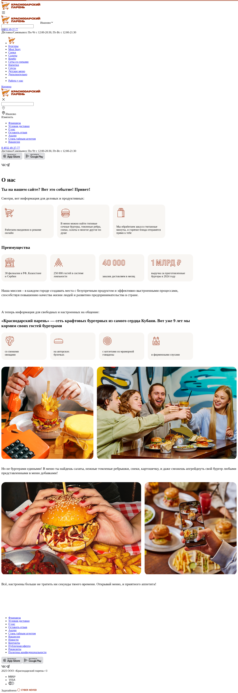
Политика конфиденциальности (27, 652)
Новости (13, 639)
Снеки (12, 52)
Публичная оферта (19, 646)
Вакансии (14, 141)
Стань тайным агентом (22, 138)
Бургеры (13, 46)
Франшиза (14, 123)
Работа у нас (15, 80)
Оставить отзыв (17, 132)
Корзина (6, 86)
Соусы (12, 68)
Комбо (12, 58)
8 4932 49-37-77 (9, 29)
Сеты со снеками (18, 61)
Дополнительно (17, 74)
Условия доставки (19, 126)
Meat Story (14, 49)
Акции (12, 135)
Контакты (14, 642)
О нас (11, 129)
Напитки (13, 64)
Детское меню (16, 71)
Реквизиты (14, 649)
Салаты (12, 55)
